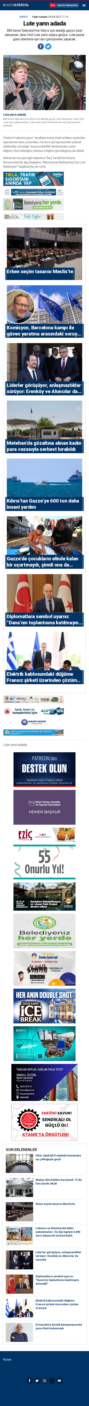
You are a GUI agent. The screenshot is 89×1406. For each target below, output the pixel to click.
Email (59, 1381)
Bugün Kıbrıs (15, 5)
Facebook (29, 1381)
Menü (84, 5)
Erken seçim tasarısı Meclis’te (55, 1203)
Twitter (37, 1381)
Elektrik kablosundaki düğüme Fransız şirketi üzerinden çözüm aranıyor (57, 1304)
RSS (52, 1381)
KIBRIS (23, 16)
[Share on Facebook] (41, 46)
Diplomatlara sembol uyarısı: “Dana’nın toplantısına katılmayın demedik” (57, 1280)
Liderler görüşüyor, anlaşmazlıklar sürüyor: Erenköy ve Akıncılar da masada (59, 1256)
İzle (53, 5)
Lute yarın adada (14, 114)
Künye (7, 1359)
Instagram (44, 1381)
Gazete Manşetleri (67, 5)
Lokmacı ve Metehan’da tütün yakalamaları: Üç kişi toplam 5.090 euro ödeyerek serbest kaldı (58, 1232)
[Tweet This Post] (48, 46)
